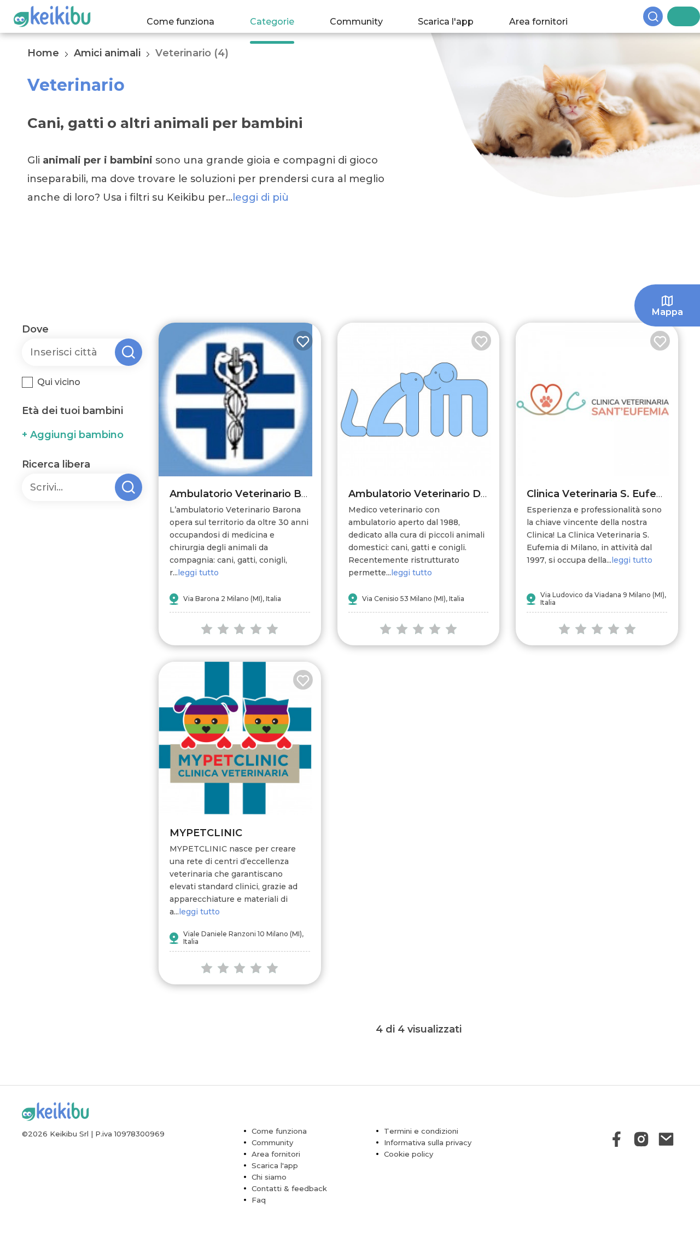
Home (43, 53)
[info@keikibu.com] (666, 1139)
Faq (259, 1199)
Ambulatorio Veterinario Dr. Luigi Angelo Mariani (470, 494)
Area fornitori (549, 16)
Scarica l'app (457, 16)
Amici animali (107, 53)
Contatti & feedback (289, 1188)
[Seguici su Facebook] (616, 1139)
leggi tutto (198, 573)
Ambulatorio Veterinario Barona (250, 494)
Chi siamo (269, 1177)
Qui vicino (58, 382)
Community (366, 16)
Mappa (667, 312)
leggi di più (260, 197)
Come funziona (191, 16)
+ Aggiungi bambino (73, 435)
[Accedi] (692, 16)
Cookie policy (408, 1154)
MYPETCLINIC (206, 833)
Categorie (282, 16)
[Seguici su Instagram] (641, 1139)
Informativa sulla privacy (427, 1142)
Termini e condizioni (421, 1131)
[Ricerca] (672, 16)
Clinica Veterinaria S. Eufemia (601, 494)
